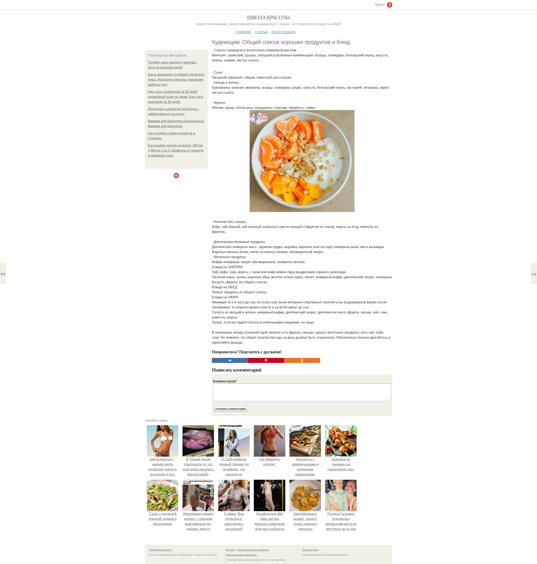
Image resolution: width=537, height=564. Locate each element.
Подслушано (283, 31)
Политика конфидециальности (241, 554)
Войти (380, 4)
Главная (243, 31)
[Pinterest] (266, 360)
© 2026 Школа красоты (160, 549)
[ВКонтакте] (230, 360)
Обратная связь (310, 549)
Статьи (261, 31)
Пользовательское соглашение (253, 549)
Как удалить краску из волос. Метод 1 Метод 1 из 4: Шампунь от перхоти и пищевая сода (176, 150)
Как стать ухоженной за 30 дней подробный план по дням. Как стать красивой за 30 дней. (175, 97)
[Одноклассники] (302, 360)
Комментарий (225, 381)
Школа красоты (268, 17)
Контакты (230, 549)
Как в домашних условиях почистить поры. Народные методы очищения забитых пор (176, 79)
